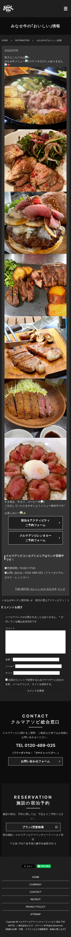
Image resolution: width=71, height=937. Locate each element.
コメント (10, 628)
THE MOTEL (22, 589)
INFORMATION (22, 40)
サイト (9, 672)
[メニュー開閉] (65, 8)
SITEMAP (35, 914)
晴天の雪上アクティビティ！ (51, 600)
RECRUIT (36, 899)
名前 (8, 659)
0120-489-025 (40, 745)
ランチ (61, 589)
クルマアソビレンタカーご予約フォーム (36, 538)
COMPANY (35, 884)
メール (9, 666)
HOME (5, 40)
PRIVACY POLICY (35, 906)
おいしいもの (38, 589)
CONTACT (35, 891)
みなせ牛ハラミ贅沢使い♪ (18, 600)
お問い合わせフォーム (35, 761)
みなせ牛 (52, 589)
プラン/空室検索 (33, 827)
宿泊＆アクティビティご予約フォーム (35, 523)
